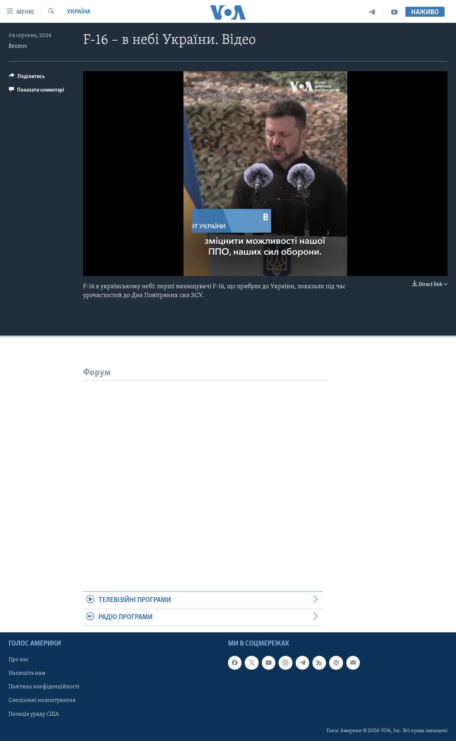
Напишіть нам (27, 673)
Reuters (18, 46)
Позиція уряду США (34, 714)
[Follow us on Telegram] (302, 662)
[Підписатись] (353, 662)
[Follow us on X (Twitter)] (251, 662)
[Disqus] (205, 470)
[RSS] (319, 662)
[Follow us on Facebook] (235, 662)
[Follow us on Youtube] (268, 662)
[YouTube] (394, 12)
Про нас (18, 660)
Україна (78, 12)
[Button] (27, 78)
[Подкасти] (336, 662)
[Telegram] (372, 12)
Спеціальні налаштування (42, 700)
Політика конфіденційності (44, 687)
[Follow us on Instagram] (285, 662)
